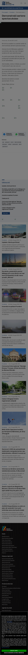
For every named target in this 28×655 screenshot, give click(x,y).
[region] (14, 633)
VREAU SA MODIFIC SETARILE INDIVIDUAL (14, 652)
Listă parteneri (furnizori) (5, 647)
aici (8, 629)
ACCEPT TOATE (14, 650)
